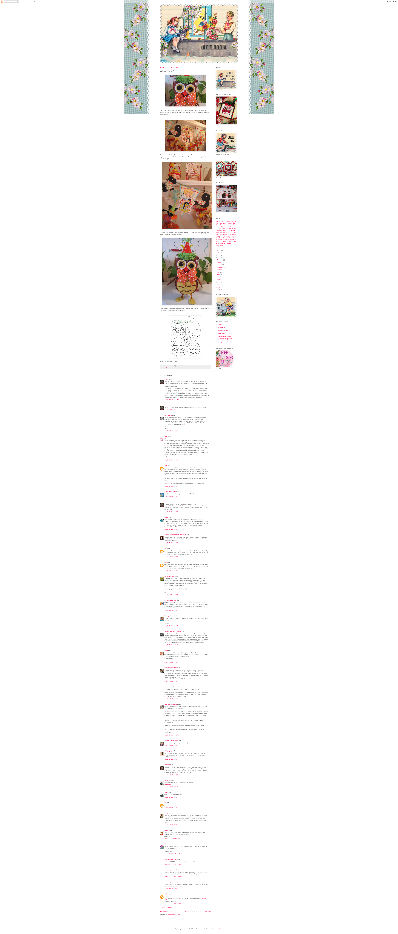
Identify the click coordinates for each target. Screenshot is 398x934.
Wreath (221, 245)
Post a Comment (167, 907)
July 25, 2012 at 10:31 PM (171, 824)
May (218, 277)
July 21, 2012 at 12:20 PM (171, 410)
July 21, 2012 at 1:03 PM (171, 486)
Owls (166, 367)
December (220, 260)
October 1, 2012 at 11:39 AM (172, 854)
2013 (219, 255)
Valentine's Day (223, 243)
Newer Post (163, 911)
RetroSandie (168, 415)
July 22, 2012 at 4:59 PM (171, 759)
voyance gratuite (169, 870)
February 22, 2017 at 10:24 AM (173, 876)
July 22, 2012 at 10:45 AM (171, 735)
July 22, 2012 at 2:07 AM (171, 645)
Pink (217, 238)
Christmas (223, 225)
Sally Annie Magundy (170, 704)
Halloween (232, 230)
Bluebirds (233, 221)
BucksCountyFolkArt (170, 668)
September (220, 267)
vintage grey (168, 751)
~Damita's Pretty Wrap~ (171, 740)
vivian (166, 650)
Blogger (221, 929)
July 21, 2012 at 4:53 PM (171, 595)
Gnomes (225, 230)
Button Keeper (227, 223)
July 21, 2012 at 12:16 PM (171, 399)
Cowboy (218, 227)
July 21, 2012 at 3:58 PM (171, 556)
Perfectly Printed (169, 576)
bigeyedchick (168, 844)
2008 (219, 289)
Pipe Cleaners (223, 238)
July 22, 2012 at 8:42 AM (171, 681)
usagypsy (167, 813)
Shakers (225, 239)
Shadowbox (219, 239)
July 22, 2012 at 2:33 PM (171, 745)
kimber (166, 517)
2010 (219, 285)
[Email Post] (174, 366)
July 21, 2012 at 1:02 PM (171, 460)
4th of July (220, 221)
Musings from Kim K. (224, 330)
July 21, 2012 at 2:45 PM (171, 496)
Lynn (165, 436)
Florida (228, 228)
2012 (219, 258)
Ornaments (223, 234)
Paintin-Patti (221, 333)
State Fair (232, 241)
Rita (165, 548)
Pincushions (233, 236)
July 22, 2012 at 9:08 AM (171, 698)
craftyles (167, 764)
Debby (166, 379)
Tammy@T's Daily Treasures (172, 631)
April (218, 279)
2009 (219, 287)
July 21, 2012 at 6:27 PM (171, 610)
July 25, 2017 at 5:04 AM (171, 888)
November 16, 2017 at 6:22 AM (173, 904)
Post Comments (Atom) (173, 914)
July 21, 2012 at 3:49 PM (171, 529)
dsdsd (166, 894)
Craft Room (224, 227)
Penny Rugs (225, 236)
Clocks (234, 225)
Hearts (227, 232)
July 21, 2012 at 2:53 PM (171, 512)
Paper (234, 234)
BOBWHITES (219, 223)
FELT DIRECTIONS (220, 228)
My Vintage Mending (170, 600)
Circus (229, 225)
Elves (234, 227)
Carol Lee (167, 780)
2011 (219, 282)
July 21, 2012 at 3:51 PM (171, 543)
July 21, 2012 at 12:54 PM (171, 430)
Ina (165, 802)
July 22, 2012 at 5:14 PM (171, 774)
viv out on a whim (223, 343)
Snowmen (231, 239)
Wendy (166, 792)
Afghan (228, 221)
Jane (165, 465)
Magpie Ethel (221, 327)
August (219, 269)
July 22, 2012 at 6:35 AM (171, 662)
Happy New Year (220, 232)
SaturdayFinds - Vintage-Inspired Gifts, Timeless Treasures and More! (225, 338)
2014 (219, 253)
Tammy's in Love (169, 616)
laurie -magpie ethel (170, 491)
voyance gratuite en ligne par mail (174, 882)
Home (186, 911)
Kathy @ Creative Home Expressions (175, 534)
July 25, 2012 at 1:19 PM (171, 807)
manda (166, 830)
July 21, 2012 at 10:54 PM (171, 626)
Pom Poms (232, 238)
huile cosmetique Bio (170, 859)
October (219, 265)
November (220, 262)
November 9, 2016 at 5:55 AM (172, 864)
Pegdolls (218, 236)
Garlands (233, 228)
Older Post (208, 911)
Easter (230, 227)
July (218, 272)
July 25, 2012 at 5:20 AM (171, 797)
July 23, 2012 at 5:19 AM (171, 786)
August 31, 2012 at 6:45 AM (172, 838)
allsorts (220, 324)
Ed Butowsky (168, 784)
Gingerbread (219, 230)
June (218, 274)
